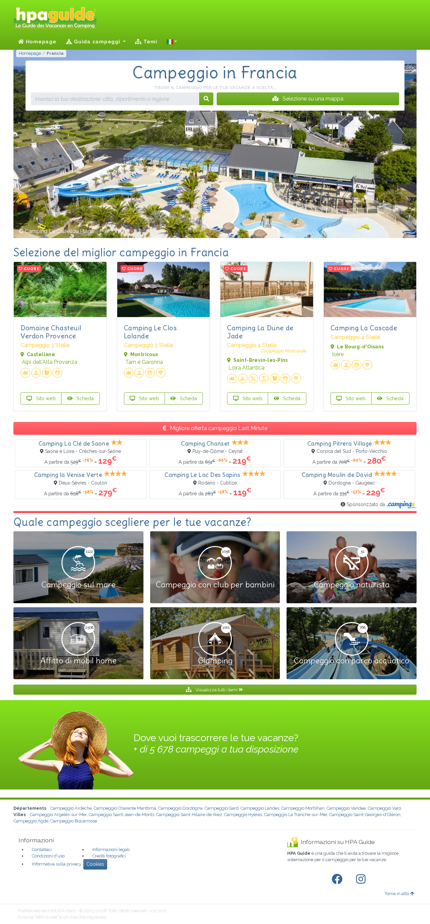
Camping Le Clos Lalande (150, 331)
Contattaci (42, 849)
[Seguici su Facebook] (338, 879)
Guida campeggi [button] (97, 42)
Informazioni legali (111, 849)
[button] (172, 42)
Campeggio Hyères (243, 814)
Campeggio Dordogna (180, 808)
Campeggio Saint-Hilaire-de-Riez (189, 814)
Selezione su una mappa (312, 98)
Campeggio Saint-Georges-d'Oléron (364, 814)
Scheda (84, 398)
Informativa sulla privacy (56, 864)
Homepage (40, 42)
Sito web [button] (45, 398)
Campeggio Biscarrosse (73, 820)
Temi (149, 42)
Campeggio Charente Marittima (125, 808)
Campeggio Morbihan (303, 808)
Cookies (95, 864)
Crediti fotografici (109, 855)
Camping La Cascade (364, 327)
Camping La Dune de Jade (260, 331)
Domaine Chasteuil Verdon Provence (50, 331)
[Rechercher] (206, 98)
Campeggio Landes (260, 808)
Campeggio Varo (384, 808)
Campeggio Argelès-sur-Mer (58, 814)
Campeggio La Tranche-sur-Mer (295, 814)
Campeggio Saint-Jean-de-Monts (121, 814)
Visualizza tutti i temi (217, 689)
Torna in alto (397, 893)
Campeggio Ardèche (71, 808)
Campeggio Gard (222, 808)
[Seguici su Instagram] (362, 879)
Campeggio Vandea (346, 808)
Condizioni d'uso (48, 855)
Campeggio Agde (30, 820)
